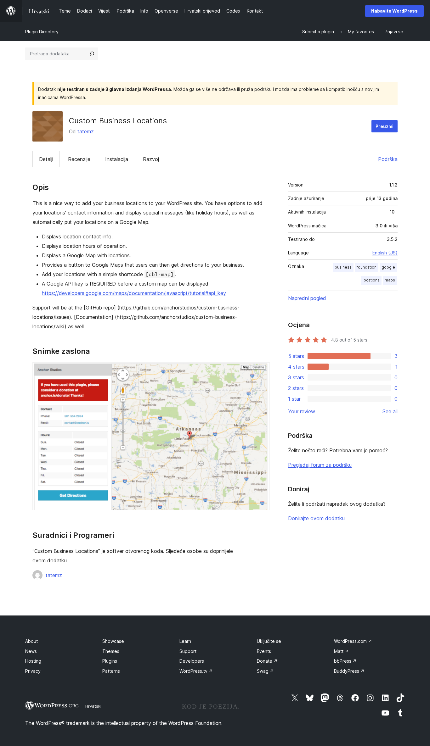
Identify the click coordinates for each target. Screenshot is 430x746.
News (31, 651)
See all (390, 411)
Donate (267, 661)
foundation (366, 267)
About (31, 641)
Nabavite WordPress (394, 11)
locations (371, 280)
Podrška (388, 159)
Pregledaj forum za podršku (320, 465)
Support (187, 651)
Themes (110, 651)
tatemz (85, 131)
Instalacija (116, 159)
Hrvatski (93, 706)
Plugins (109, 661)
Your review (301, 411)
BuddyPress (349, 671)
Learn (185, 641)
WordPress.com (353, 641)
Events (264, 651)
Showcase (113, 641)
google (388, 267)
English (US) (385, 252)
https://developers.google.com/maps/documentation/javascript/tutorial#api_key (134, 293)
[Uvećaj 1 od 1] (261, 371)
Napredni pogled (307, 298)
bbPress (345, 661)
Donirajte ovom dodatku (316, 518)
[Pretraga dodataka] (92, 53)
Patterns (111, 671)
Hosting (33, 661)
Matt (341, 651)
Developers (191, 661)
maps (390, 280)
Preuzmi (384, 126)
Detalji (46, 159)
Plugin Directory (42, 31)
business (343, 267)
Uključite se (269, 641)
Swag (265, 671)
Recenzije (79, 159)
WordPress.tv (196, 671)
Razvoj (151, 159)
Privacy (33, 671)
